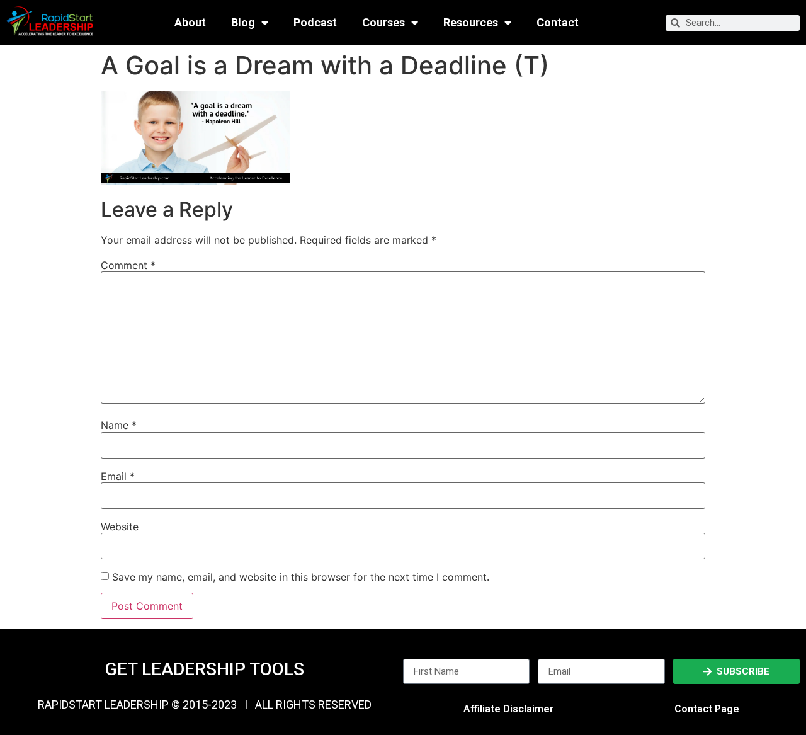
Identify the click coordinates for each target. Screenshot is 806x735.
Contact (557, 22)
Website (120, 526)
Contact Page (706, 709)
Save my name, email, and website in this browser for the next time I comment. (300, 577)
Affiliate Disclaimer (508, 709)
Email (118, 476)
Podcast (315, 22)
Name (119, 425)
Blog (243, 22)
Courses (383, 22)
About (190, 22)
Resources (470, 22)
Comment (128, 265)
